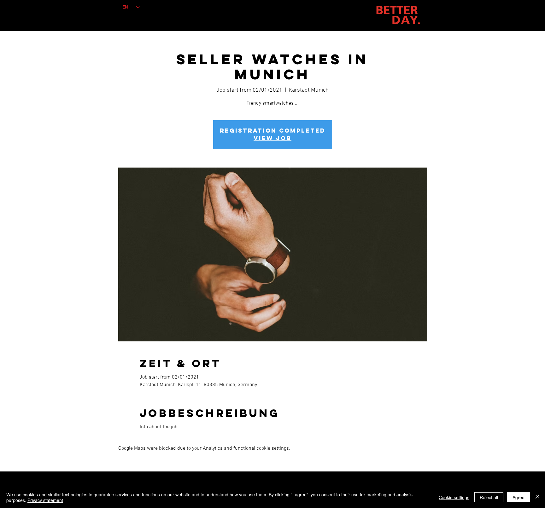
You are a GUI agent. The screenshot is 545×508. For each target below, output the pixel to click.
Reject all (489, 497)
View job (272, 138)
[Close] (537, 497)
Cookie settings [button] (454, 497)
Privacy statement (45, 500)
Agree (518, 497)
